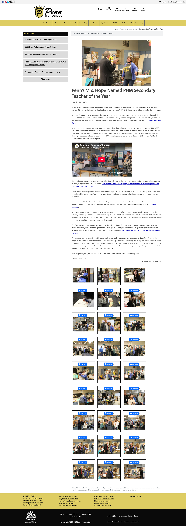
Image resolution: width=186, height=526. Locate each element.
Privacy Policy (117, 522)
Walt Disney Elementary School (104, 499)
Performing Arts (127, 23)
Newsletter (125, 10)
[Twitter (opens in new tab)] (8, 2)
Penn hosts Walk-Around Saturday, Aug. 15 (42, 55)
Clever (136, 516)
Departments (105, 23)
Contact (135, 10)
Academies (93, 23)
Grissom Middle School (101, 503)
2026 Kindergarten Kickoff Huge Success (41, 40)
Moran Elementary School (67, 503)
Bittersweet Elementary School (33, 498)
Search (164, 2)
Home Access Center (125, 516)
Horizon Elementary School (32, 505)
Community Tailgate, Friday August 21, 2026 (42, 72)
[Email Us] (10, 2)
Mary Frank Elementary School (68, 499)
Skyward (117, 10)
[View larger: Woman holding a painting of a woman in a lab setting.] (134, 275)
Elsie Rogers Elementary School (33, 503)
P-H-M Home (47, 23)
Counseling (83, 23)
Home (116, 29)
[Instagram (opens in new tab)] (6, 2)
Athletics (116, 23)
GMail (114, 516)
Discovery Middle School (102, 501)
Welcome (58, 23)
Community (139, 23)
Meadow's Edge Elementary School (70, 501)
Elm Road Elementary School (32, 500)
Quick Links (99, 9)
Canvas (108, 9)
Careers (126, 522)
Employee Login (179, 2)
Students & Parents (70, 23)
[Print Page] (13, 2)
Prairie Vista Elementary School (104, 496)
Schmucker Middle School (102, 505)
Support (144, 10)
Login (109, 516)
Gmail (170, 2)
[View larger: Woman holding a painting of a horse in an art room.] (109, 275)
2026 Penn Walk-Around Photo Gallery (40, 47)
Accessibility (134, 522)
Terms (109, 522)
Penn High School (135, 496)
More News (45, 79)
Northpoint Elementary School (68, 505)
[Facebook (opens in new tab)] (3, 2)
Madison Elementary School (68, 496)
